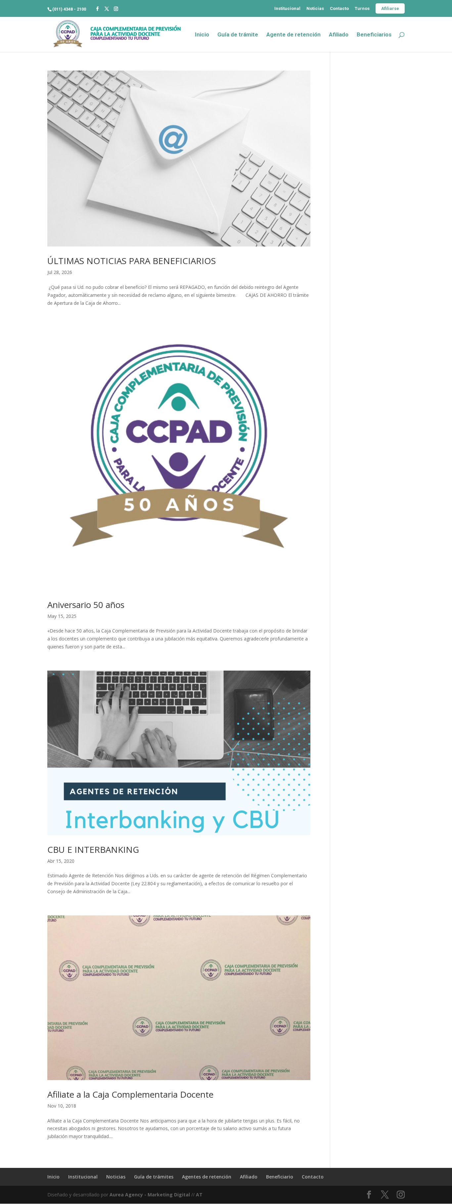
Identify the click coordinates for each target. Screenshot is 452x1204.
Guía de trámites (153, 1177)
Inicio (202, 35)
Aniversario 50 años (85, 605)
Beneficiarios (374, 35)
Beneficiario (279, 1177)
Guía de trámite (237, 35)
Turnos (362, 8)
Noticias (315, 8)
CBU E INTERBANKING (93, 849)
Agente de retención (293, 35)
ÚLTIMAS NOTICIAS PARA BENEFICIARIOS (131, 261)
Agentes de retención (206, 1177)
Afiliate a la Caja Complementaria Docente (130, 1094)
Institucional (287, 8)
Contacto (339, 8)
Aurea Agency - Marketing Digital (150, 1194)
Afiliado (338, 35)
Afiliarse (390, 8)
